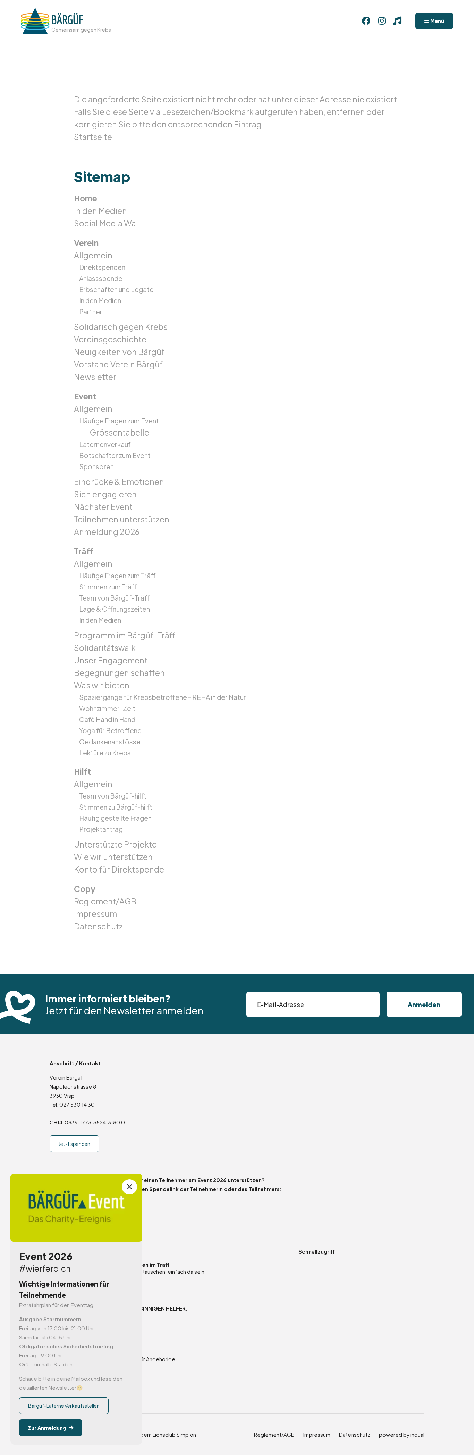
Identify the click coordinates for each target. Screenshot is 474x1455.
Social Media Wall (107, 223)
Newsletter (95, 377)
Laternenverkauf (105, 444)
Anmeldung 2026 (106, 532)
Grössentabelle (119, 432)
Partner (90, 311)
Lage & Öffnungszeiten (114, 609)
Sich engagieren (105, 494)
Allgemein (93, 255)
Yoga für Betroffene (110, 730)
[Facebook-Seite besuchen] (366, 20)
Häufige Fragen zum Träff (117, 575)
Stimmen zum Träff (108, 586)
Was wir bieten (101, 685)
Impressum (95, 914)
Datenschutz (98, 926)
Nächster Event (103, 507)
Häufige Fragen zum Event (119, 420)
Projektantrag (101, 829)
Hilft (82, 771)
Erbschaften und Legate (116, 289)
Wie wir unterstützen (113, 857)
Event (85, 396)
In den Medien (100, 211)
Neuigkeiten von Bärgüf (119, 352)
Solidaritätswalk (105, 648)
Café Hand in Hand (107, 719)
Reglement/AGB (105, 901)
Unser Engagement (110, 660)
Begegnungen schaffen (119, 673)
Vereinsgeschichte (110, 339)
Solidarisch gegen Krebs (121, 327)
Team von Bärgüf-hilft (112, 796)
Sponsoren (96, 466)
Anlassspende (100, 278)
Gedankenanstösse (110, 741)
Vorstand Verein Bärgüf (118, 364)
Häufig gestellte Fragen (115, 818)
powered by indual (401, 1434)
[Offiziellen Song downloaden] (397, 20)
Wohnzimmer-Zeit (107, 708)
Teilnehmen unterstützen (121, 519)
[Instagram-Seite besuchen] (381, 20)
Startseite (93, 137)
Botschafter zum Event (115, 455)
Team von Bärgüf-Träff (114, 598)
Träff (83, 551)
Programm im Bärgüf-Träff (125, 635)
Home (85, 198)
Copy (84, 889)
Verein (86, 243)
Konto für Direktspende (119, 869)
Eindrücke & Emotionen (119, 482)
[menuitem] (237, 198)
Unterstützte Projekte (115, 844)
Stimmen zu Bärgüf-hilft (115, 807)
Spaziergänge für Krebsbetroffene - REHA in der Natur (162, 697)
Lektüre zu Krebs (105, 753)
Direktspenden (102, 267)
